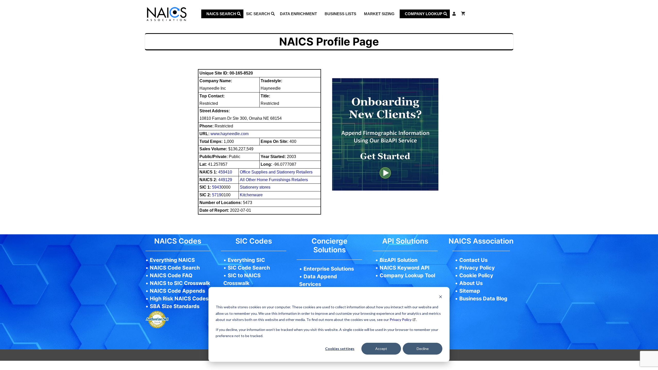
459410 (225, 172)
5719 (216, 195)
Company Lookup (424, 14)
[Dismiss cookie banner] (440, 297)
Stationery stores (255, 187)
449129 (225, 180)
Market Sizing (379, 14)
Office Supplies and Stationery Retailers (276, 172)
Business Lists (340, 14)
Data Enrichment (298, 14)
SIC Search (258, 14)
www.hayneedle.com (230, 134)
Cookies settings (339, 348)
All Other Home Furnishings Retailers (274, 180)
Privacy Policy (401, 319)
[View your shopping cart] (463, 14)
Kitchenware (251, 195)
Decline (423, 348)
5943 (216, 187)
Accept (381, 348)
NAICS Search (221, 14)
